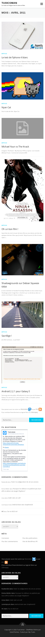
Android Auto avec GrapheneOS (22, 505)
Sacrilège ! (7, 335)
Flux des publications (29, 538)
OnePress (29, 630)
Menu (41, 4)
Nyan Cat (6, 107)
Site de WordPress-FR (29, 541)
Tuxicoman (9, 3)
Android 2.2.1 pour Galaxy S (16, 391)
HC (3, 511)
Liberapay (34, 412)
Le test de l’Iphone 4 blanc (15, 57)
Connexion (5, 538)
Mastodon (24, 409)
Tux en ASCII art (12, 511)
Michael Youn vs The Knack (15, 146)
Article (4, 53)
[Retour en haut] (22, 624)
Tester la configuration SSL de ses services (24, 482)
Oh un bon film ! (10, 229)
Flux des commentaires (10, 541)
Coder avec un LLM (14, 498)
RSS (37, 409)
